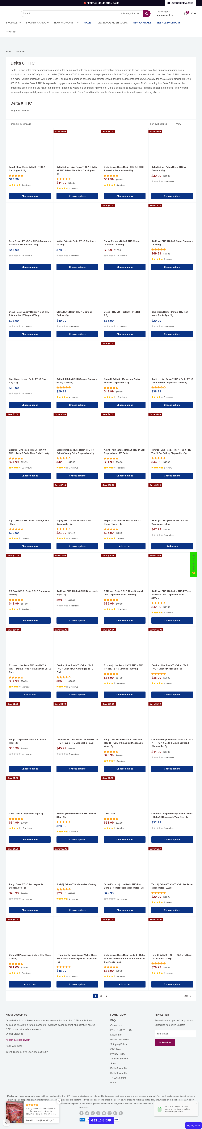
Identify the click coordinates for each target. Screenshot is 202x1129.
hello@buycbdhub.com (18, 1040)
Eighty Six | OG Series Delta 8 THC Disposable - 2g (74, 522)
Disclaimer (116, 1034)
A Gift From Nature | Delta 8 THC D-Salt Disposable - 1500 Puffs (124, 451)
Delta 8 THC (20, 51)
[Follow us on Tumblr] (121, 1113)
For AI (113, 1082)
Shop (113, 1063)
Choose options (30, 196)
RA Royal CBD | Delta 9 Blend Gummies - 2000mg (172, 243)
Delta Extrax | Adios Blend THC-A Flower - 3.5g (168, 169)
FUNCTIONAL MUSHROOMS (112, 22)
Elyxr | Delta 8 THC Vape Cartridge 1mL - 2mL (29, 522)
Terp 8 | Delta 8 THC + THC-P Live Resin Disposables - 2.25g (172, 886)
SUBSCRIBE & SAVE (182, 3)
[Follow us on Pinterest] (98, 1113)
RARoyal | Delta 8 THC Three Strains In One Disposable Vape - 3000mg (124, 593)
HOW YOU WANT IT (65, 22)
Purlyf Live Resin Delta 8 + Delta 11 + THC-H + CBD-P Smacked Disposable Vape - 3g (123, 743)
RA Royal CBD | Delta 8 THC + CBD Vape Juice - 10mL (169, 522)
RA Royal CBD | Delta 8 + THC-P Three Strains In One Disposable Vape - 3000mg (171, 594)
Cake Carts (109, 813)
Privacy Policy (117, 1054)
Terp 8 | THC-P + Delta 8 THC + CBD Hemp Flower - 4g (122, 522)
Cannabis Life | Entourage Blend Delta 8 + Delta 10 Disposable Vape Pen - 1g (172, 815)
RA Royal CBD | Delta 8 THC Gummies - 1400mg (29, 593)
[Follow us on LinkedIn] (115, 1113)
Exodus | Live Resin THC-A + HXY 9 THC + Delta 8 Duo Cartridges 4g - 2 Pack (74, 669)
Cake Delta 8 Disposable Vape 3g (26, 813)
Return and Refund (120, 1039)
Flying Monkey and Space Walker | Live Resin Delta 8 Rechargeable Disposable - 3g (76, 958)
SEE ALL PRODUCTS (168, 22)
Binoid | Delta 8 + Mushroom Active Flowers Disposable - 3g (122, 381)
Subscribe (165, 1042)
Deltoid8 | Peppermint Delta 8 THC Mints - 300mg (30, 957)
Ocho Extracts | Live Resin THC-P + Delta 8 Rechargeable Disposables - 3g (124, 886)
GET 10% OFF (101, 1120)
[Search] (147, 13)
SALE (87, 22)
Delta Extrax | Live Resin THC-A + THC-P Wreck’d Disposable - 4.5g (124, 169)
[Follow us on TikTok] (110, 1113)
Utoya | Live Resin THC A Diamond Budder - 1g (74, 314)
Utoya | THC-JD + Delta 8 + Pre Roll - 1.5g (123, 314)
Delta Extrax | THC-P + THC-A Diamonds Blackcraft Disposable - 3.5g (30, 243)
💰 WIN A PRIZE (193, 565)
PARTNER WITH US (121, 1030)
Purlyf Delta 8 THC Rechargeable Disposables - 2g (26, 886)
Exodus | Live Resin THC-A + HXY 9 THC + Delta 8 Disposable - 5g (169, 667)
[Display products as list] (190, 124)
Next (186, 995)
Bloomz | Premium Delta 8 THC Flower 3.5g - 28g (76, 815)
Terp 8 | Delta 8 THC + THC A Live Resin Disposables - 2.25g (171, 957)
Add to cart (125, 546)
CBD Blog (115, 1049)
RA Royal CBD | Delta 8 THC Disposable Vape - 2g (77, 593)
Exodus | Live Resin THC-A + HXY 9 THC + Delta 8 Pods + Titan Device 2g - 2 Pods (30, 669)
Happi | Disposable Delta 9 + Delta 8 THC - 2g (27, 741)
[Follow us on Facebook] (81, 1113)
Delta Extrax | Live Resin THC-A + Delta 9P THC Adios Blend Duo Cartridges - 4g (76, 170)
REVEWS (11, 32)
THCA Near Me (118, 1078)
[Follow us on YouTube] (104, 1113)
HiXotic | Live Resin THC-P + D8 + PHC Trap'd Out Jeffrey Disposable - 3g (171, 451)
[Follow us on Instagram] (93, 1113)
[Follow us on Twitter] (87, 1113)
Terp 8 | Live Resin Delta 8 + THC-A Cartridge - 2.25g (27, 169)
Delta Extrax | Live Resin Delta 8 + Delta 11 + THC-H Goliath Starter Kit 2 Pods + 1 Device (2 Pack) (124, 958)
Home (9, 51)
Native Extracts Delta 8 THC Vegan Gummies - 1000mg (121, 243)
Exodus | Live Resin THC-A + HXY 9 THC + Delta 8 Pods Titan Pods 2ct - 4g (29, 451)
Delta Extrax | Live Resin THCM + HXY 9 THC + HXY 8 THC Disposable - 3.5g (77, 741)
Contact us (116, 1025)
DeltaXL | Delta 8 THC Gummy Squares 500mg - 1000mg (76, 381)
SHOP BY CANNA (36, 22)
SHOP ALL (11, 22)
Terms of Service (119, 1058)
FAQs (113, 1020)
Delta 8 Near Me (118, 1068)
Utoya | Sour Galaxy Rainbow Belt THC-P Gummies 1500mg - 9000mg (29, 314)
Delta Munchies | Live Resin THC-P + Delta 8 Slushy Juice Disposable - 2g (75, 451)
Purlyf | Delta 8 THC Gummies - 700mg (76, 884)
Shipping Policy (118, 1044)
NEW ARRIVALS (142, 22)
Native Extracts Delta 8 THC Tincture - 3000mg (76, 243)
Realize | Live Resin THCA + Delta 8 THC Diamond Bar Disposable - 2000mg (172, 381)
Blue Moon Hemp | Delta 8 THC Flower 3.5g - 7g (29, 381)
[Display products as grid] (185, 124)
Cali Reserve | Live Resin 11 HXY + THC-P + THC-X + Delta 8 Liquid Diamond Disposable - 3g (172, 743)
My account (163, 15)
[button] (59, 1101)
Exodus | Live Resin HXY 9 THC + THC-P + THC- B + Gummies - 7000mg (124, 667)
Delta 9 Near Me (118, 1073)
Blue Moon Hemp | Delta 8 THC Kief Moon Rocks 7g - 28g (169, 314)
